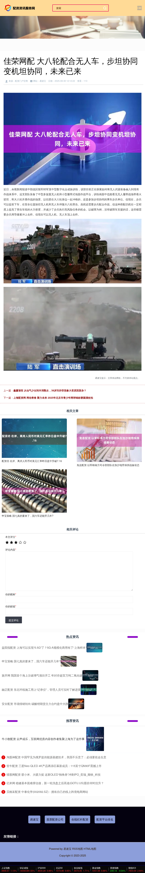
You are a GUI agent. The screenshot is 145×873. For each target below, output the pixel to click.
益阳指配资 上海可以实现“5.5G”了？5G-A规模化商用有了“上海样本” (44, 647)
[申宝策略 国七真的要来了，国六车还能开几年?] (34, 490)
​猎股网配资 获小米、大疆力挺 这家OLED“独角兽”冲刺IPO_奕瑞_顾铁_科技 (54, 774)
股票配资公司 (55, 819)
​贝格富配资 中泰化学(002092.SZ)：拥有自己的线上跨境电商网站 (47, 792)
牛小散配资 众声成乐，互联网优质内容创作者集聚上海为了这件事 (43, 739)
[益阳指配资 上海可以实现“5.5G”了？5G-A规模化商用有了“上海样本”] (94, 647)
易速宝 (34, 819)
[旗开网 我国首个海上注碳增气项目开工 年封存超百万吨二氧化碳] (90, 675)
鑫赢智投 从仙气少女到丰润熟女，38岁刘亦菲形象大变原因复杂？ (49, 390)
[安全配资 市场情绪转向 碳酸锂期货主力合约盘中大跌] (76, 704)
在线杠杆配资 (79, 819)
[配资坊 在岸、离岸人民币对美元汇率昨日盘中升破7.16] (34, 437)
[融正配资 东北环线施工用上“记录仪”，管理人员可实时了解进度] (89, 689)
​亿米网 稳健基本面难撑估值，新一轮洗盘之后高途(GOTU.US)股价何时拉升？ (55, 783)
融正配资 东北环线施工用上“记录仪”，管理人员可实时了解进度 (41, 690)
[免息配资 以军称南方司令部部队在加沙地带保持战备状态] (109, 440)
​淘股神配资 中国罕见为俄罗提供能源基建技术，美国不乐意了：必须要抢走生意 (56, 757)
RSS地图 (77, 848)
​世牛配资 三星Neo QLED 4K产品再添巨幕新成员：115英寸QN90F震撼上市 (54, 766)
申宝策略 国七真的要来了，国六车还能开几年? (31, 661)
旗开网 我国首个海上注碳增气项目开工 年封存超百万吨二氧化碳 (42, 675)
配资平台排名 (104, 819)
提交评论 (14, 620)
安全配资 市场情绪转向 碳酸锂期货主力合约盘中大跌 (35, 704)
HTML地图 (90, 848)
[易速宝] (20, 7)
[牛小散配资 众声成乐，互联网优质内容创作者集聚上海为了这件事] (95, 739)
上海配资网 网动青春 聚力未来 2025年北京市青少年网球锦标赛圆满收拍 (53, 397)
